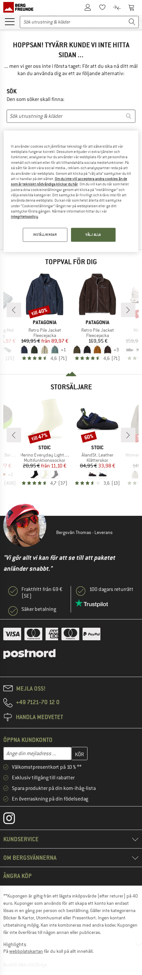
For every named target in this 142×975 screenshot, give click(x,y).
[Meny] (9, 21)
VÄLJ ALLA (93, 234)
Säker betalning (38, 609)
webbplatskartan (26, 951)
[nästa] (128, 310)
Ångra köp (17, 876)
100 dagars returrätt (111, 589)
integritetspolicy (24, 217)
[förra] (14, 310)
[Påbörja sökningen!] (132, 22)
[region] (71, 191)
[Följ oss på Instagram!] (14, 820)
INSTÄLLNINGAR (45, 234)
